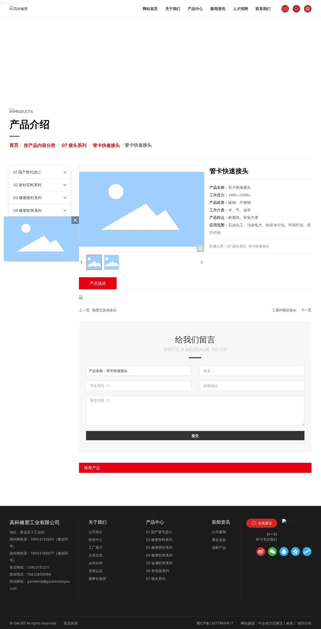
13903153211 (38, 567)
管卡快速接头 (106, 145)
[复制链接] (306, 551)
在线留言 (264, 523)
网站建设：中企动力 (256, 623)
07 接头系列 (74, 145)
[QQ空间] (295, 551)
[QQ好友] (283, 551)
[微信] (272, 551)
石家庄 (277, 623)
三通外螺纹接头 (284, 310)
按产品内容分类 (39, 145)
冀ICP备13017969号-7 (215, 623)
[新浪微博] (260, 551)
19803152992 (42, 539)
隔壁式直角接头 (104, 310)
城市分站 (304, 623)
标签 (289, 623)
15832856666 (39, 574)
